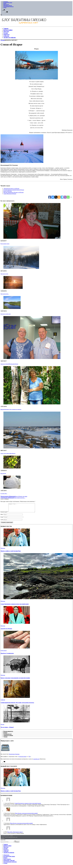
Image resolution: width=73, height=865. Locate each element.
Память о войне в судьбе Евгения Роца (11, 551)
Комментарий (4, 511)
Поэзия (3, 40)
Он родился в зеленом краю (6, 313)
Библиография (7, 845)
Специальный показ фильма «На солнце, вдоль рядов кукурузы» (17, 702)
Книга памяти (6, 4)
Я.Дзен (4, 7)
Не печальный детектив (8, 6)
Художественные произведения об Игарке (13, 189)
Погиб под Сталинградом (7, 653)
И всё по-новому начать (5, 243)
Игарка (4, 3)
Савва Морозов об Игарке (9, 193)
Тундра (5, 736)
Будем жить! (4, 650)
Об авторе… (5, 1)
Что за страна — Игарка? (7, 727)
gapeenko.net (36, 759)
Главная (5, 844)
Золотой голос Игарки (6, 628)
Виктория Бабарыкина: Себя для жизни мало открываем (11, 409)
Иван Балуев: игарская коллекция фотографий (26, 813)
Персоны (3, 548)
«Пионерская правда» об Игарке (11, 188)
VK (29, 756)
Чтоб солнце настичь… (5, 293)
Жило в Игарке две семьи (14, 496)
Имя (2, 514)
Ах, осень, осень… (4, 493)
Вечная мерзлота (8, 731)
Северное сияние (8, 735)
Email (2, 517)
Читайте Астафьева (8, 852)
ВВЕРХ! (2, 838)
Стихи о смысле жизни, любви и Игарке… (8, 453)
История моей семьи (7, 2)
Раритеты (6, 850)
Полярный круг (7, 734)
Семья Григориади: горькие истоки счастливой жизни (15, 604)
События (3, 699)
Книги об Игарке (7, 191)
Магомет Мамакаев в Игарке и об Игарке (13, 192)
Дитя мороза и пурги (4, 273)
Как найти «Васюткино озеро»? (15, 832)
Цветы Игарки (3, 473)
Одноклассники (22, 756)
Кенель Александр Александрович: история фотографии (15, 678)
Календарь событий (7, 5)
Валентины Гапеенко (14, 754)
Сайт (2, 519)
